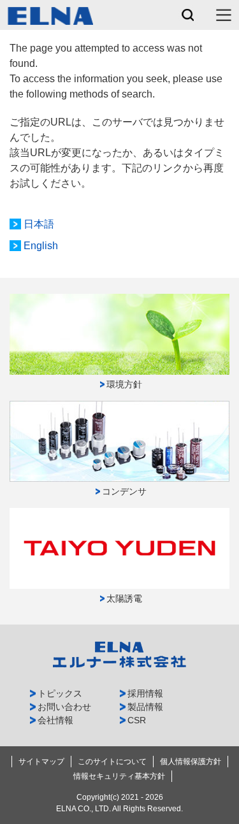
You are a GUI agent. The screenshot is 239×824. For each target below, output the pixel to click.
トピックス (60, 693)
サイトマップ (41, 761)
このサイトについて (112, 761)
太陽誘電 (124, 598)
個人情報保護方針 (190, 761)
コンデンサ (124, 491)
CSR (136, 720)
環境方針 (124, 384)
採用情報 (145, 693)
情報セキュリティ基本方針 (119, 776)
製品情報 (145, 707)
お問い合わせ (64, 707)
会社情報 (55, 720)
